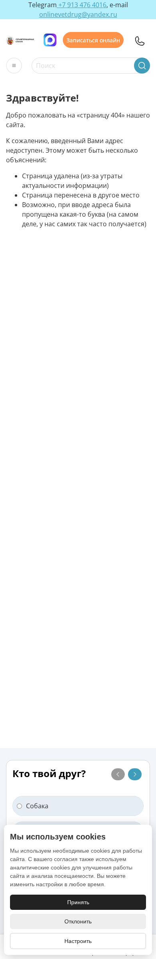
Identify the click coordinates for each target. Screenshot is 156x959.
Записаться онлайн (93, 40)
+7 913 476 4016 (81, 4)
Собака (37, 805)
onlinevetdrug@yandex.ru (78, 14)
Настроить (78, 941)
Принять (78, 902)
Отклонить (78, 921)
